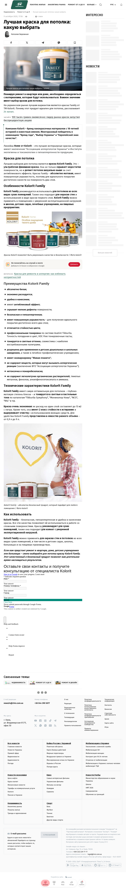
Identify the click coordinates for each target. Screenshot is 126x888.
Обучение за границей (95, 794)
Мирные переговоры (55, 753)
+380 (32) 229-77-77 (80, 852)
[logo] (19, 4)
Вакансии (108, 709)
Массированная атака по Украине (60, 760)
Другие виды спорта (55, 820)
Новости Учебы (93, 775)
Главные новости (15, 747)
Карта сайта (109, 723)
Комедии (50, 788)
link (35, 720)
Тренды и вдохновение (17, 813)
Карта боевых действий (56, 750)
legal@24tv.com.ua (95, 854)
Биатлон (50, 817)
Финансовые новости (16, 785)
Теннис (49, 813)
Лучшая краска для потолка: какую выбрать (49, 12)
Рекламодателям (70, 721)
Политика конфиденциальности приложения (92, 715)
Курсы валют (13, 782)
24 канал (9, 111)
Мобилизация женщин (95, 753)
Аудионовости (13, 760)
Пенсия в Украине (15, 795)
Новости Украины (15, 750)
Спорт (49, 803)
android (72, 865)
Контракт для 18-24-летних (97, 757)
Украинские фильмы (55, 782)
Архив (107, 719)
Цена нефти (12, 778)
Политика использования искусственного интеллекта (90, 707)
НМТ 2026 (89, 788)
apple (86, 865)
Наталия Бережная (20, 34)
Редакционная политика (69, 708)
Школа (88, 784)
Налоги (11, 792)
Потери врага (52, 767)
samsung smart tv (114, 865)
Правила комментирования (91, 729)
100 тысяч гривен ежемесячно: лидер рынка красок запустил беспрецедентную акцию (42, 119)
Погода (10, 763)
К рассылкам (49, 835)
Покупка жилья (37, 5)
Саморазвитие (91, 791)
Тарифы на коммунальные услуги (21, 788)
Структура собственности (110, 714)
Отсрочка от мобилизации (96, 760)
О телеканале (69, 713)
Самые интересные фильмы (58, 778)
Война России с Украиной (59, 743)
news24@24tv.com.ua (13, 703)
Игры (107, 727)
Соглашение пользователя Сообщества (89, 723)
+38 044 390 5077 (42, 703)
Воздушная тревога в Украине (59, 757)
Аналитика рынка (56, 5)
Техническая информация (109, 700)
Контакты (108, 705)
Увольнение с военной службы (98, 747)
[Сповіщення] (121, 4)
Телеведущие (69, 717)
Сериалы (50, 792)
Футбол (50, 810)
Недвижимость (9, 12)
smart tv (100, 865)
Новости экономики (17, 775)
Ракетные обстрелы (55, 747)
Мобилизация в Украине (97, 743)
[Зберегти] (75, 43)
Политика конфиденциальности (92, 700)
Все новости (13, 743)
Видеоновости (13, 757)
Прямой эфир (13, 753)
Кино (49, 775)
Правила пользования (72, 725)
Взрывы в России (54, 763)
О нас (66, 699)
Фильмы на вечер (54, 785)
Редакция (67, 703)
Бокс (48, 806)
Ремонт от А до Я (76, 5)
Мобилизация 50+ (93, 750)
